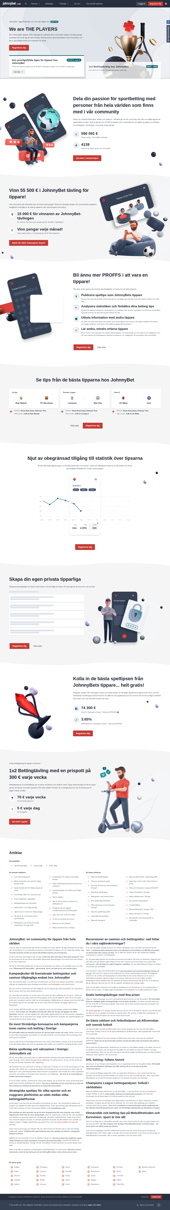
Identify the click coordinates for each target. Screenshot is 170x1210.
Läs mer (17, 72)
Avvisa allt (144, 1197)
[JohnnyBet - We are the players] (12, 3)
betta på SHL (141, 1075)
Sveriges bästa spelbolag (40, 1060)
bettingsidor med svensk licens (63, 984)
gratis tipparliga (94, 1011)
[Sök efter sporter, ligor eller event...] (26, 3)
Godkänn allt (156, 1197)
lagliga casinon (68, 1003)
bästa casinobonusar (131, 980)
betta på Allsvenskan (109, 1029)
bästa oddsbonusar (103, 980)
